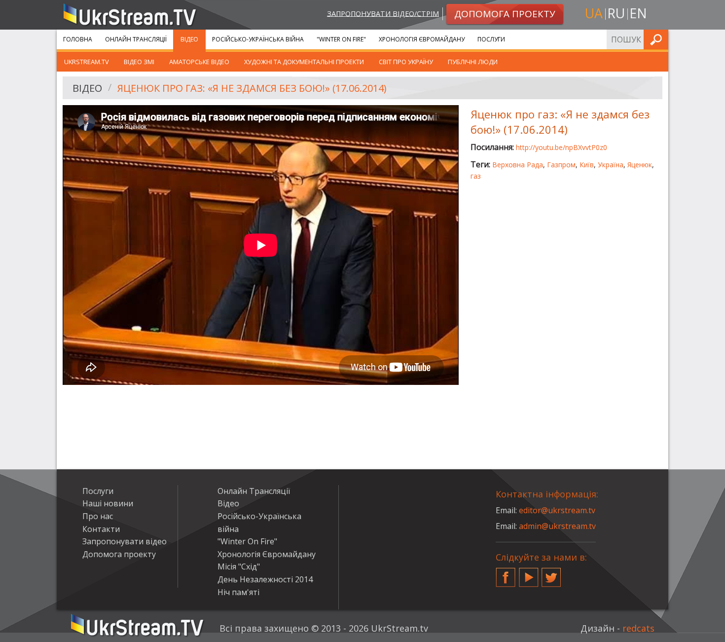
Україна (610, 164)
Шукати (658, 39)
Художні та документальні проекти (304, 61)
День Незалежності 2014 (265, 579)
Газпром (561, 164)
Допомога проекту (119, 554)
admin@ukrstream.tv (557, 526)
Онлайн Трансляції (136, 39)
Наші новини (107, 503)
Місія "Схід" (239, 566)
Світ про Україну (406, 61)
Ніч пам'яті (238, 592)
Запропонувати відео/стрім (383, 13)
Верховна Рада (517, 164)
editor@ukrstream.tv (557, 510)
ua (594, 13)
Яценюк (639, 164)
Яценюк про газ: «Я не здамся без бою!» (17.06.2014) (252, 88)
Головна (77, 39)
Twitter (551, 573)
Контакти (101, 529)
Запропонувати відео (124, 541)
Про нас (97, 516)
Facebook (505, 573)
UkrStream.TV (86, 61)
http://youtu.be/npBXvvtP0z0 (561, 147)
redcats (638, 628)
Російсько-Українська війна (258, 39)
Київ (587, 164)
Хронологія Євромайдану (422, 39)
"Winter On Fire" (341, 39)
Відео (189, 39)
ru (616, 13)
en (638, 13)
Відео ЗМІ (139, 61)
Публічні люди (473, 61)
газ (476, 176)
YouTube (529, 573)
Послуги (491, 39)
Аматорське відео (199, 61)
